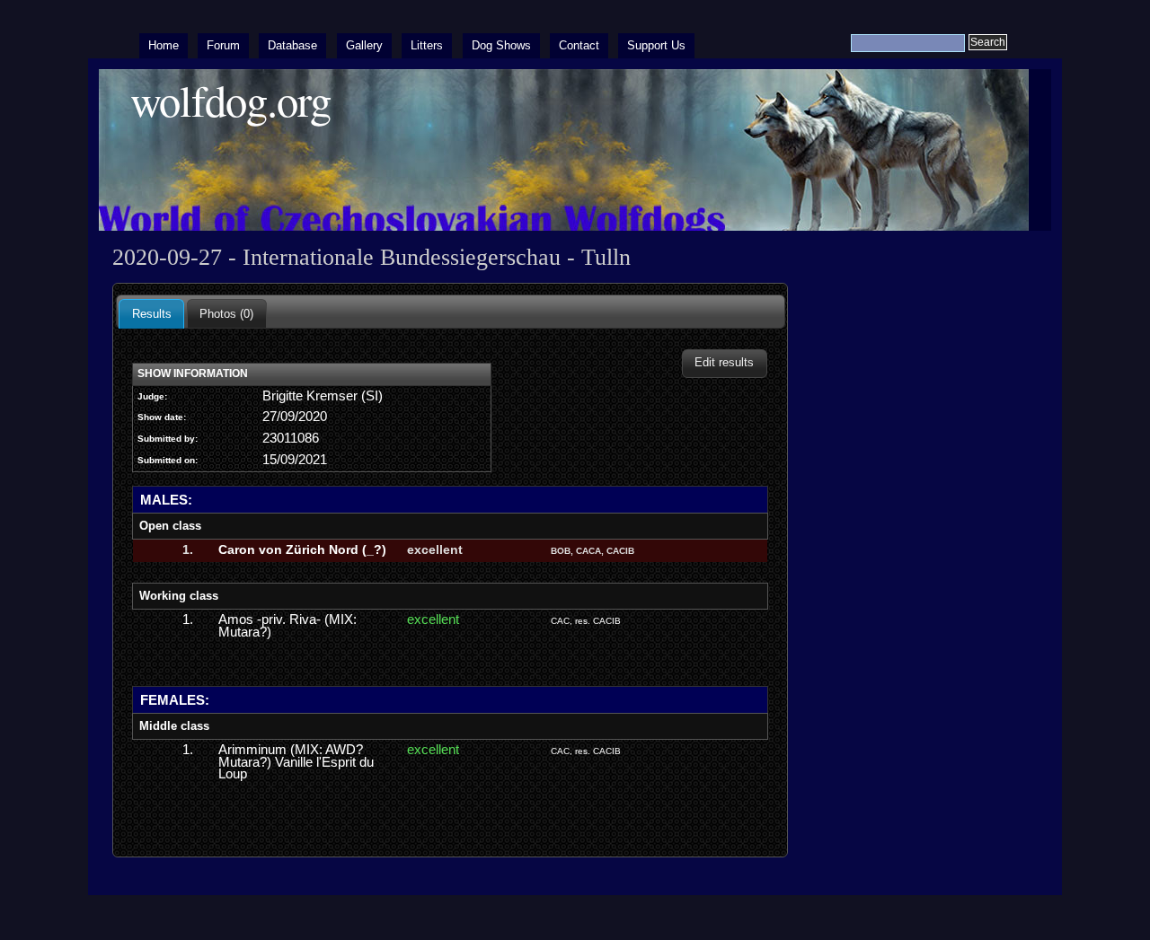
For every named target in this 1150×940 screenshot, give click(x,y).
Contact (579, 45)
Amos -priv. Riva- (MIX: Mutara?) (287, 625)
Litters (427, 45)
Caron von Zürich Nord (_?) (302, 549)
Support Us (656, 45)
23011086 (290, 438)
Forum (223, 45)
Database (292, 45)
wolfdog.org (230, 100)
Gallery (364, 45)
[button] (724, 363)
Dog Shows (501, 45)
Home (163, 45)
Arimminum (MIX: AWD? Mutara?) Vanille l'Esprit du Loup (296, 761)
